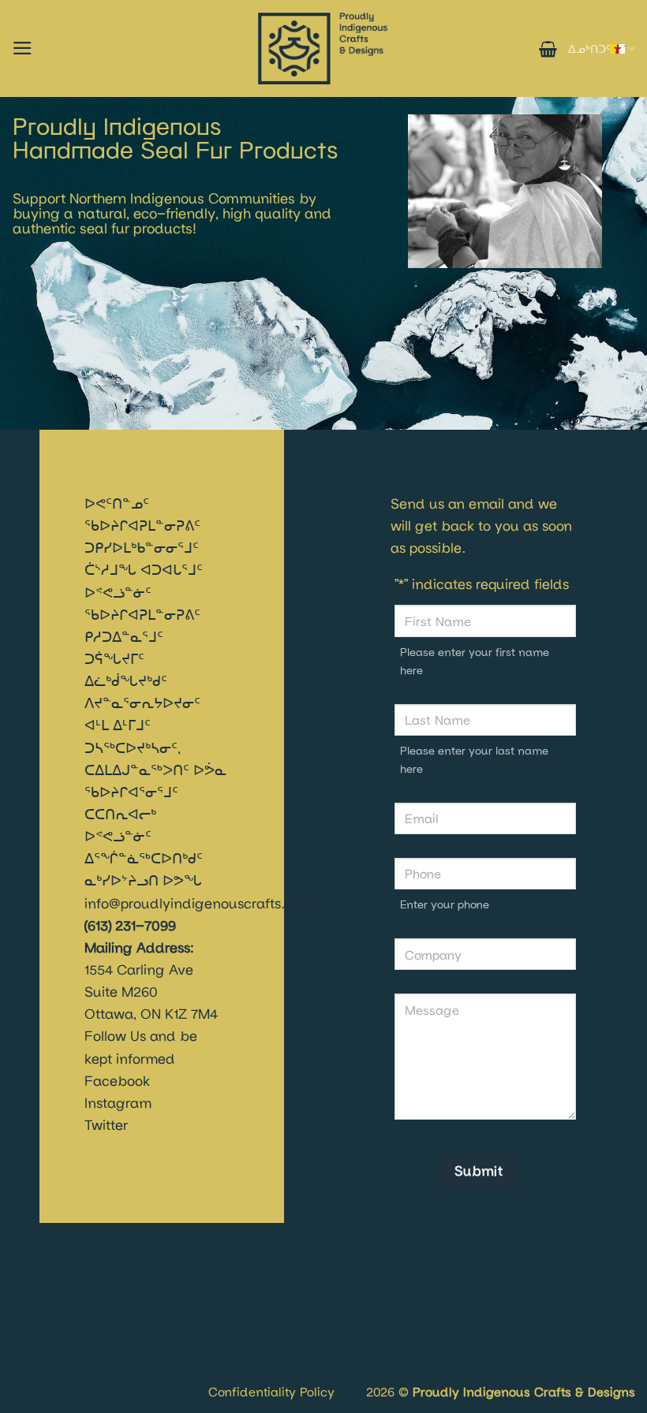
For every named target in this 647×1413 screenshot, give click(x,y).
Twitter (106, 1125)
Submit (478, 1170)
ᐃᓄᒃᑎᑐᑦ (589, 48)
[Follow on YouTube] (73, 1372)
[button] (22, 48)
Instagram (117, 1102)
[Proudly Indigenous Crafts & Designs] (323, 48)
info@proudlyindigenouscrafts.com (198, 903)
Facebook (117, 1080)
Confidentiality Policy (271, 1391)
